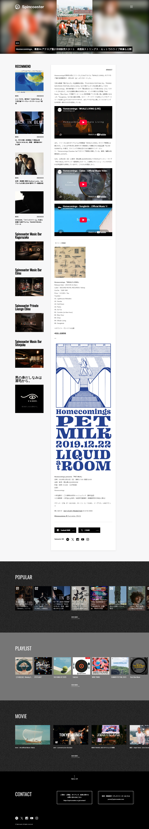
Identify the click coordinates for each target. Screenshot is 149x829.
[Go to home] (29, 6)
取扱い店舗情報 (60, 333)
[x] (72, 540)
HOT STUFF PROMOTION (73, 511)
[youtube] (82, 540)
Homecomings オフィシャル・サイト (68, 516)
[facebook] (77, 540)
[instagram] (87, 540)
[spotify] (67, 540)
